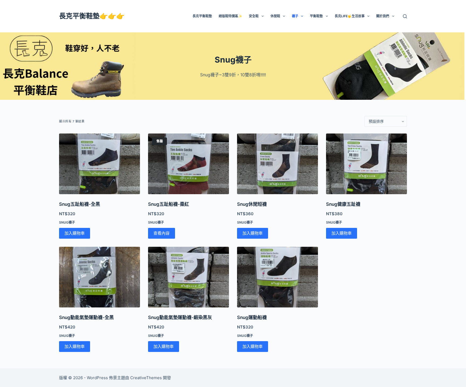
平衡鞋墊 (316, 16)
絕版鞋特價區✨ (230, 16)
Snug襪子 (67, 222)
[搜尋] (405, 16)
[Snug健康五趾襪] (366, 163)
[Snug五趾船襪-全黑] (99, 163)
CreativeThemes (146, 377)
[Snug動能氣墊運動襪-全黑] (99, 277)
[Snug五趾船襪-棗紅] (188, 163)
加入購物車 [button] (74, 233)
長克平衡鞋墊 (202, 16)
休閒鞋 (275, 16)
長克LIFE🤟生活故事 (350, 16)
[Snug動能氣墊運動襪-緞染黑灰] (188, 277)
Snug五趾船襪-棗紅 (168, 204)
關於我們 (382, 16)
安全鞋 (254, 16)
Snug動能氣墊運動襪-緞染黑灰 (180, 317)
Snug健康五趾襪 (343, 204)
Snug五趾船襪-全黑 (79, 204)
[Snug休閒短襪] (277, 163)
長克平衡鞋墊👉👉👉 (92, 16)
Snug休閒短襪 (252, 204)
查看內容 (161, 233)
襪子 (295, 16)
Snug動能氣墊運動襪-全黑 (86, 317)
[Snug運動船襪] (277, 277)
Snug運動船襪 (252, 317)
